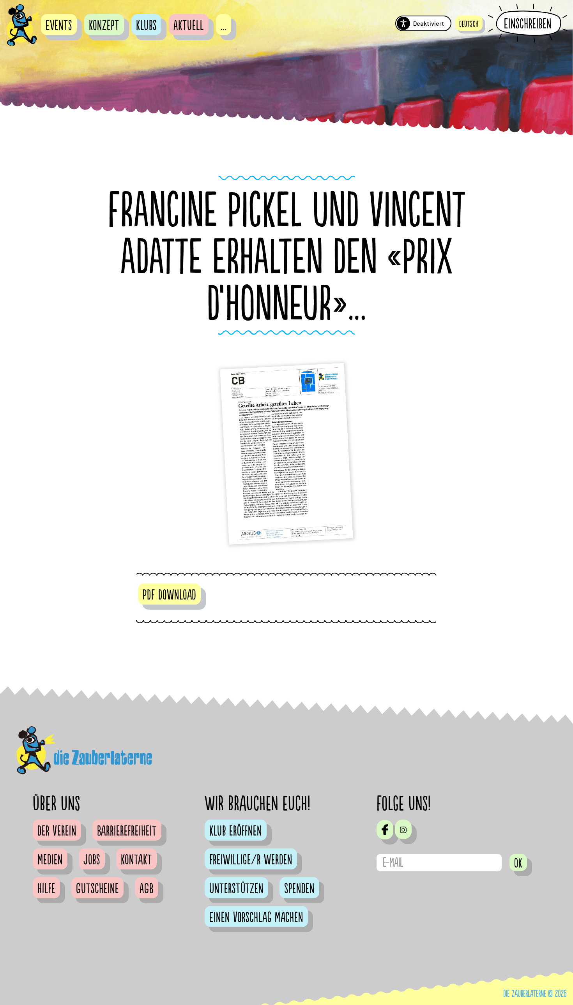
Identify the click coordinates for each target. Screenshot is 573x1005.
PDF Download (169, 595)
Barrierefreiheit (127, 831)
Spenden (299, 889)
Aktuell (188, 26)
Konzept (104, 26)
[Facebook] (385, 829)
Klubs (146, 26)
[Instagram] (403, 829)
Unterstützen (236, 889)
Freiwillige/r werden (250, 860)
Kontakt (136, 860)
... (223, 26)
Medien (50, 860)
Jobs (91, 860)
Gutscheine (97, 889)
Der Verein (56, 831)
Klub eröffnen (235, 831)
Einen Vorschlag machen (256, 918)
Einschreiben (528, 24)
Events (59, 26)
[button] (469, 23)
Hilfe (46, 889)
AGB (147, 889)
